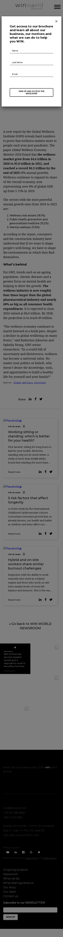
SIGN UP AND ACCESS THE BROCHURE (31, 92)
